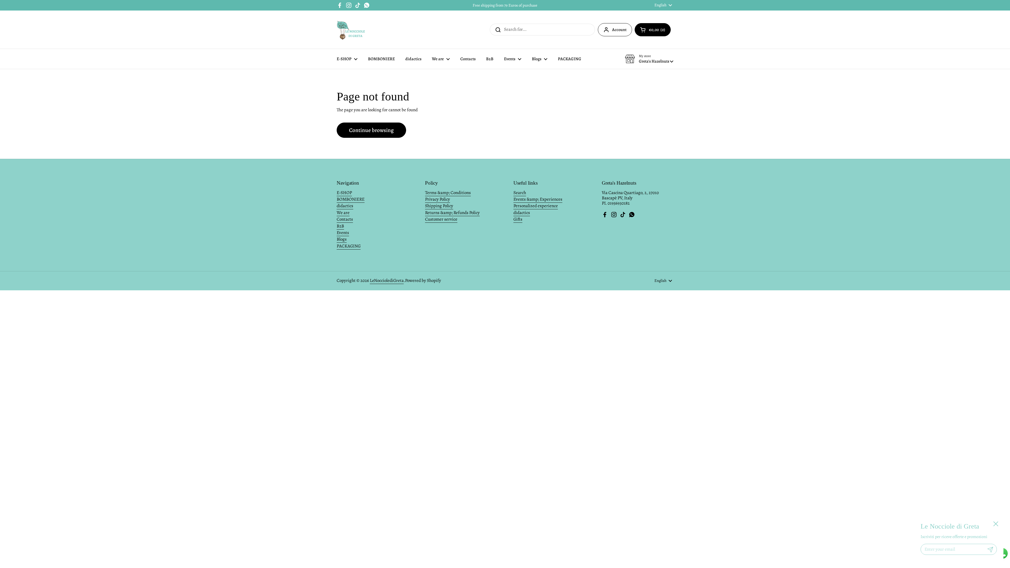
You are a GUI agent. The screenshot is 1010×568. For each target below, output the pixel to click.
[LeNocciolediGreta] (351, 29)
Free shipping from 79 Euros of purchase (505, 5)
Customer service (441, 219)
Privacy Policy (437, 199)
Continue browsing (371, 130)
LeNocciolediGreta (387, 280)
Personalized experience (535, 206)
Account (619, 30)
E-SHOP (344, 193)
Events (343, 233)
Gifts (517, 219)
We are (343, 213)
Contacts (345, 219)
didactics (345, 206)
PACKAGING (349, 246)
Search (519, 193)
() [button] (657, 31)
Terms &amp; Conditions (448, 193)
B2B (340, 226)
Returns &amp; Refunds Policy (452, 213)
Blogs (342, 239)
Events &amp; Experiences (537, 199)
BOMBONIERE (351, 199)
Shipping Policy (439, 206)
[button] (649, 59)
